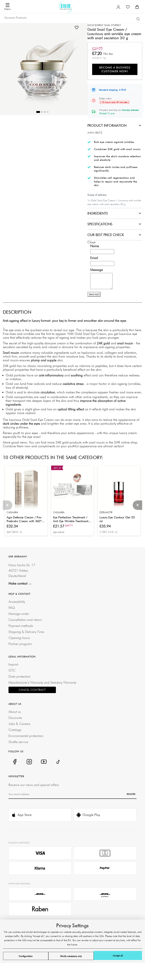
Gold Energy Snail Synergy (104, 25)
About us (14, 712)
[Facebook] (14, 761)
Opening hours (19, 638)
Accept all (118, 955)
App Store (25, 815)
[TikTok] (58, 761)
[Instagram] (29, 761)
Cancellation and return (25, 620)
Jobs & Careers (19, 724)
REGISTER (131, 794)
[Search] (138, 18)
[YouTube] (44, 761)
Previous (7, 505)
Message (96, 270)
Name (94, 246)
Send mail (94, 294)
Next (137, 505)
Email (94, 258)
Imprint (13, 664)
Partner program (20, 644)
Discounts (15, 718)
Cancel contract (32, 690)
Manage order (18, 614)
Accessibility (16, 602)
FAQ (11, 608)
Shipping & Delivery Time (26, 632)
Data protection (19, 676)
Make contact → (20, 583)
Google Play (91, 815)
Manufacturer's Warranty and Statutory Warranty (42, 682)
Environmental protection (25, 736)
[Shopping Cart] (137, 7)
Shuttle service (18, 742)
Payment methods (20, 626)
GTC (11, 670)
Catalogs (14, 730)
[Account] (118, 7)
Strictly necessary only (71, 956)
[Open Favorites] (128, 7)
